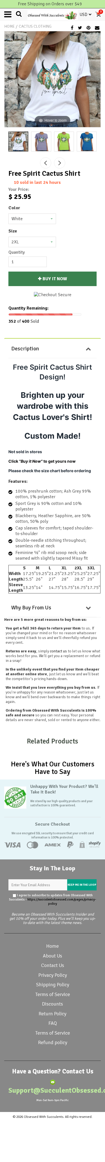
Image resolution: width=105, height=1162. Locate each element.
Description (25, 348)
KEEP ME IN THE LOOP (81, 885)
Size (12, 231)
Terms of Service (52, 994)
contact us (58, 651)
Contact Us (52, 965)
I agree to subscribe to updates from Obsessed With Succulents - (52, 899)
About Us (52, 956)
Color (14, 208)
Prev (45, 162)
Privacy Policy (52, 975)
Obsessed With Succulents (43, 1117)
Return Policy (52, 1014)
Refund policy (52, 1042)
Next (59, 162)
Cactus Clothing (35, 26)
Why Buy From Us (31, 607)
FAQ (52, 1023)
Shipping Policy (52, 985)
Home (9, 26)
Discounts (52, 1004)
